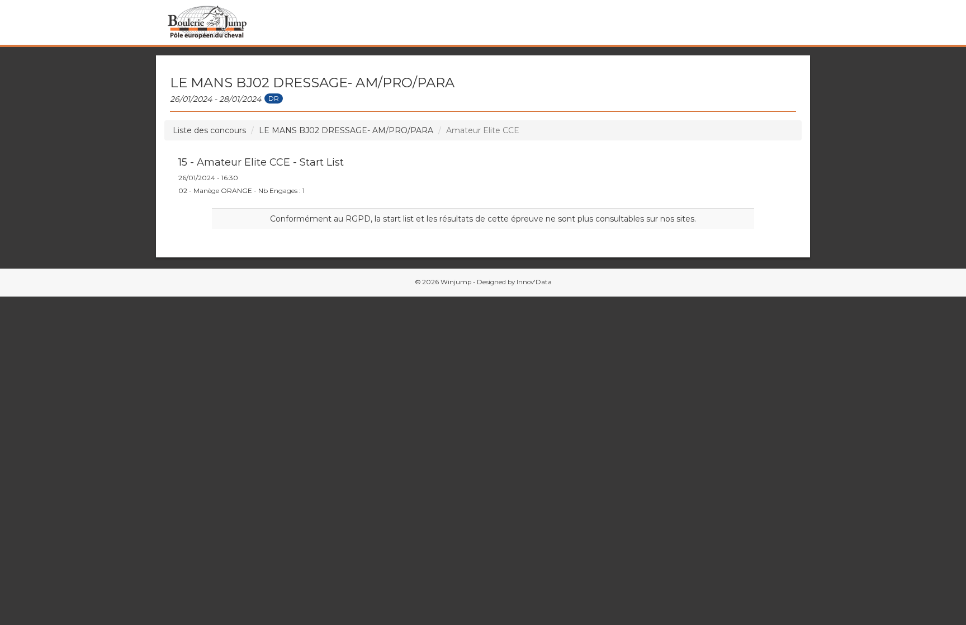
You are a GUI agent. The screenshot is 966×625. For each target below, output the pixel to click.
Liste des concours (209, 130)
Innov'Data (534, 282)
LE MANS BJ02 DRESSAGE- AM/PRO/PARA (346, 130)
